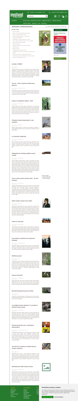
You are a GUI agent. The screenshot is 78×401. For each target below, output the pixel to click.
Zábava (38, 392)
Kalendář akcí (26, 392)
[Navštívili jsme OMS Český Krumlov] (46, 367)
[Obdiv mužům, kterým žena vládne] (46, 202)
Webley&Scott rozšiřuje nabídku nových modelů (21, 39)
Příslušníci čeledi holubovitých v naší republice (21, 36)
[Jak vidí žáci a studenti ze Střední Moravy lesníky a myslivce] (46, 346)
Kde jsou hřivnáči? (16, 48)
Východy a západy (27, 395)
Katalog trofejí (26, 398)
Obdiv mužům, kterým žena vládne (19, 42)
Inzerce (12, 395)
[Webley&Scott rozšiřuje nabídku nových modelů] (46, 153)
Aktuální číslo (13, 389)
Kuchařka (38, 391)
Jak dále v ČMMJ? (16, 31)
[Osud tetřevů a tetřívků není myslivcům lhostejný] (46, 241)
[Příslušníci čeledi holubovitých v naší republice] (46, 122)
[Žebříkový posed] (46, 258)
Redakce (44, 23)
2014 (60, 26)
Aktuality (25, 389)
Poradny (25, 391)
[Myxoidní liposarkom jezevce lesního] (46, 290)
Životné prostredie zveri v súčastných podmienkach (22, 54)
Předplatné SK (56, 20)
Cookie (38, 393)
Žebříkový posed (17, 256)
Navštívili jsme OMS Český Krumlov (19, 57)
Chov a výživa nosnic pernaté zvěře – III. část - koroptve (23, 40)
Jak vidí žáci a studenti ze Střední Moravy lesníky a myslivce (24, 55)
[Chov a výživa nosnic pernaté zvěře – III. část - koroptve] (46, 177)
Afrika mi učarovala (16, 43)
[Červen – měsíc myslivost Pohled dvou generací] (46, 83)
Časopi (49, 26)
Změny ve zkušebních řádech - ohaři (19, 34)
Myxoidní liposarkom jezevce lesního (22, 291)
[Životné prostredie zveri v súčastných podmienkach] (46, 327)
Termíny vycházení (14, 393)
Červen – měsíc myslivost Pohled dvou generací (21, 33)
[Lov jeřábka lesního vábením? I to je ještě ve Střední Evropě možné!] (46, 307)
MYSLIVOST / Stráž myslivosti (32, 20)
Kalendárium (26, 396)
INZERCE (34, 23)
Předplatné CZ (46, 20)
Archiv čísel (27, 23)
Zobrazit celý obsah (58, 58)
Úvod (46, 26)
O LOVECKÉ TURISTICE (17, 37)
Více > (32, 76)
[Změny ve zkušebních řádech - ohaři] (46, 103)
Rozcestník (39, 389)
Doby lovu (26, 393)
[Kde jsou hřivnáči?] (46, 274)
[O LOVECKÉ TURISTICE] (46, 136)
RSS (39, 23)
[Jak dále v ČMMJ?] (46, 66)
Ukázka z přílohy (56, 55)
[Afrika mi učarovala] (46, 220)
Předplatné (13, 391)
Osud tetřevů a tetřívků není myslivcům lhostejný (21, 45)
